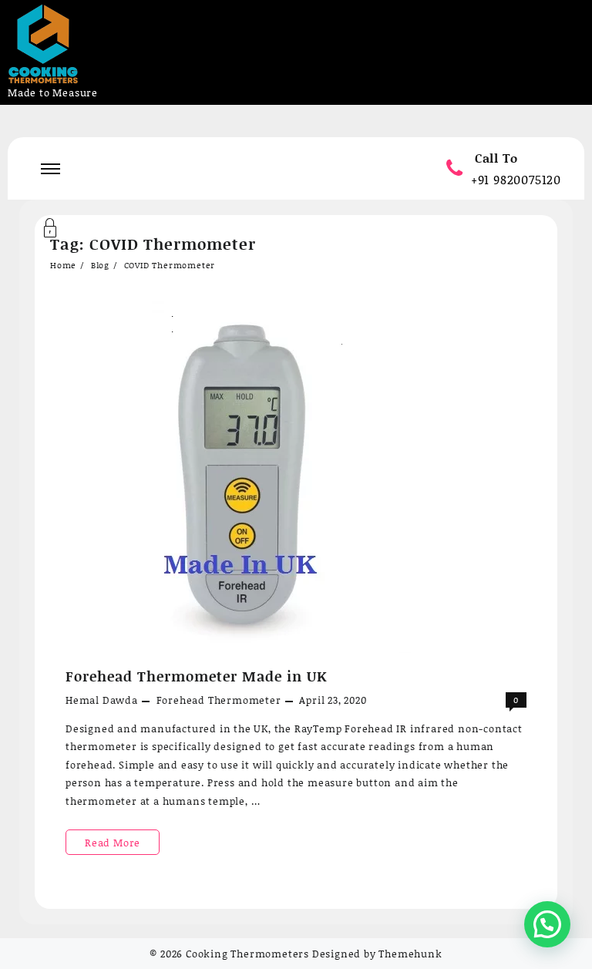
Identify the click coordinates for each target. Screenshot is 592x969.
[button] (547, 924)
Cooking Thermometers (247, 954)
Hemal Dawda (102, 700)
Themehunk (410, 954)
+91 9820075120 (516, 179)
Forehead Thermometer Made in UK (196, 676)
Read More (120, 845)
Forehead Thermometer (218, 700)
